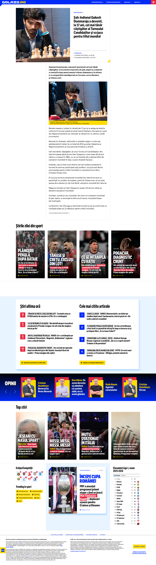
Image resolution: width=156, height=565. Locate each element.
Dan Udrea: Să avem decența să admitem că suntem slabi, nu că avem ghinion (71, 387)
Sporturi (127, 2)
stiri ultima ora (23, 491)
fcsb (20, 501)
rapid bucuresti (37, 491)
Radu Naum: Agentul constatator (105, 387)
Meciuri (123, 475)
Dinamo (119, 482)
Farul (118, 507)
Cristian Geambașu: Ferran (139, 387)
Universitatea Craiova (25, 498)
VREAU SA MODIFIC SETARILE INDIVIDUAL (139, 552)
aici (27, 556)
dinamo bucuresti (24, 494)
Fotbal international (113, 2)
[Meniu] (153, 2)
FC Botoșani (120, 515)
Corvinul (119, 496)
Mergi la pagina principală (93, 363)
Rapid (118, 490)
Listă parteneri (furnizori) (78, 551)
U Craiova (120, 493)
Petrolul (119, 485)
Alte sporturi (78, 12)
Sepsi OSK (120, 501)
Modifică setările (91, 535)
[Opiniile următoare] (14, 391)
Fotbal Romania (96, 2)
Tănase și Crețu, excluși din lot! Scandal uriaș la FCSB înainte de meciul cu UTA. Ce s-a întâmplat (62, 254)
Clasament (117, 475)
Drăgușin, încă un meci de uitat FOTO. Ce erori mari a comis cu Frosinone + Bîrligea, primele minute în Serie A (106, 353)
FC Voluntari (120, 518)
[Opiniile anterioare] (6, 391)
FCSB (118, 487)
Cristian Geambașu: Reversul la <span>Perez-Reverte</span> (38, 387)
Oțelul (118, 499)
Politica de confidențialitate (74, 535)
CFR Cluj (36, 494)
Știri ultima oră (30, 306)
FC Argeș (119, 504)
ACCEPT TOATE (139, 546)
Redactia (78, 53)
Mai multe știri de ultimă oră (34, 363)
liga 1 (38, 498)
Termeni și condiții (57, 535)
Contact (102, 535)
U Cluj (118, 513)
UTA (118, 521)
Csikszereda (120, 524)
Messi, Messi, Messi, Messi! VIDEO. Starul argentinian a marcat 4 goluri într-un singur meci (62, 436)
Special (136, 2)
